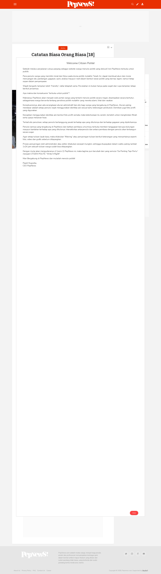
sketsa (63, 48)
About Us (17, 570)
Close (134, 513)
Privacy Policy (26, 570)
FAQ (34, 570)
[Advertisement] (80, 26)
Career (49, 570)
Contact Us (41, 570)
